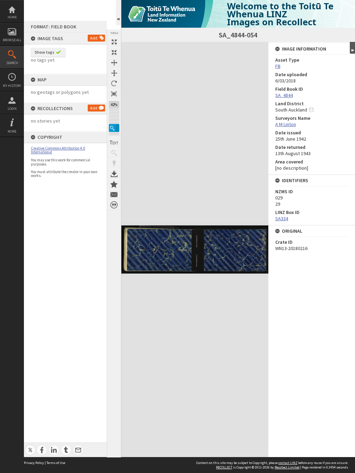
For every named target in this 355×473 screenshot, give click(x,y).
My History (12, 85)
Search (12, 63)
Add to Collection (114, 184)
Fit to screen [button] (114, 52)
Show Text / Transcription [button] (114, 142)
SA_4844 (284, 95)
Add (93, 38)
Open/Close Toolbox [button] (118, 12)
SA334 (281, 218)
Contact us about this (114, 194)
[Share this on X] (30, 446)
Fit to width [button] (114, 62)
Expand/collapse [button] (352, 48)
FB (277, 66)
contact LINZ (287, 463)
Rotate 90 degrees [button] (114, 83)
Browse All (12, 40)
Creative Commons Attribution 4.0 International (58, 150)
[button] (114, 128)
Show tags (44, 52)
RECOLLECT (224, 467)
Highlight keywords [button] (114, 163)
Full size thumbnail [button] (114, 42)
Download (114, 174)
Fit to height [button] (114, 73)
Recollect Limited (287, 467)
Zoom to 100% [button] (114, 94)
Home (12, 17)
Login (12, 108)
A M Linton (285, 124)
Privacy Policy (34, 463)
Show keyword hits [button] (114, 153)
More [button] (12, 131)
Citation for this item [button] (114, 205)
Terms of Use (55, 463)
